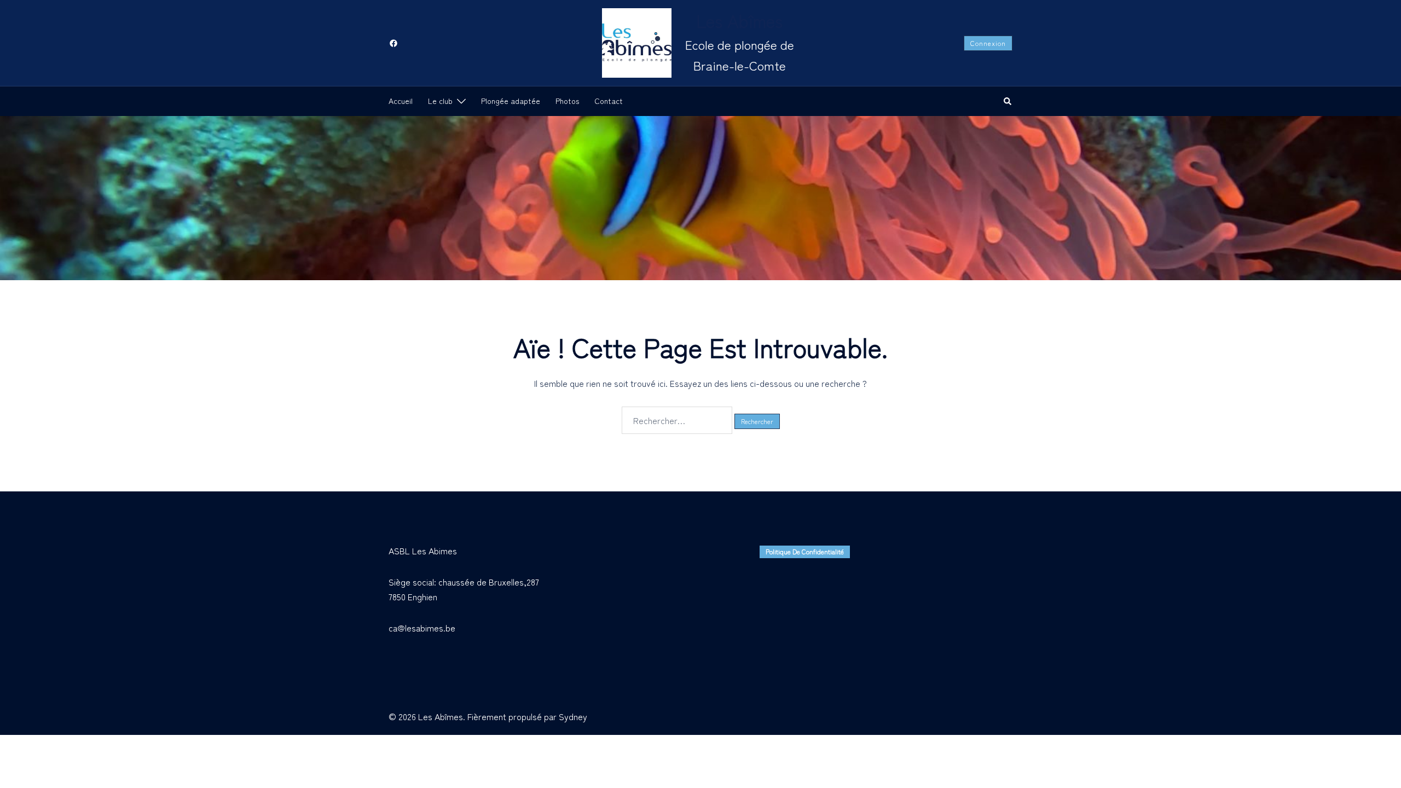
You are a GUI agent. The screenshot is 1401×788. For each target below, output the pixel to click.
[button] (1008, 101)
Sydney (573, 716)
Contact (608, 100)
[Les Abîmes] (636, 43)
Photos (567, 100)
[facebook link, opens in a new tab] (393, 42)
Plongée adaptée (510, 100)
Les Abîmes (739, 20)
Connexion (988, 43)
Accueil (401, 100)
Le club (440, 100)
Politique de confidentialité (805, 551)
